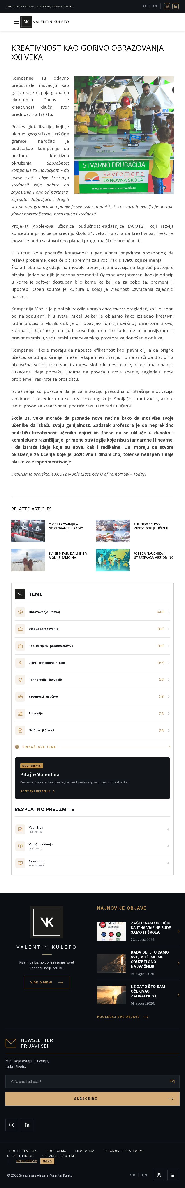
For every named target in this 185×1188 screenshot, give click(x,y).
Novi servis (34, 1161)
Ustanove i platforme (124, 1151)
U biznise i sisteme (59, 1156)
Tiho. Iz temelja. (22, 1151)
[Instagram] (167, 6)
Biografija (56, 1151)
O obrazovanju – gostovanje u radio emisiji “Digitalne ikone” (66, 530)
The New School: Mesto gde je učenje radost (150, 528)
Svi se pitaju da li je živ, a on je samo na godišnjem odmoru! (68, 557)
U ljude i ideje (20, 1156)
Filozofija (85, 1151)
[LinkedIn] (175, 6)
